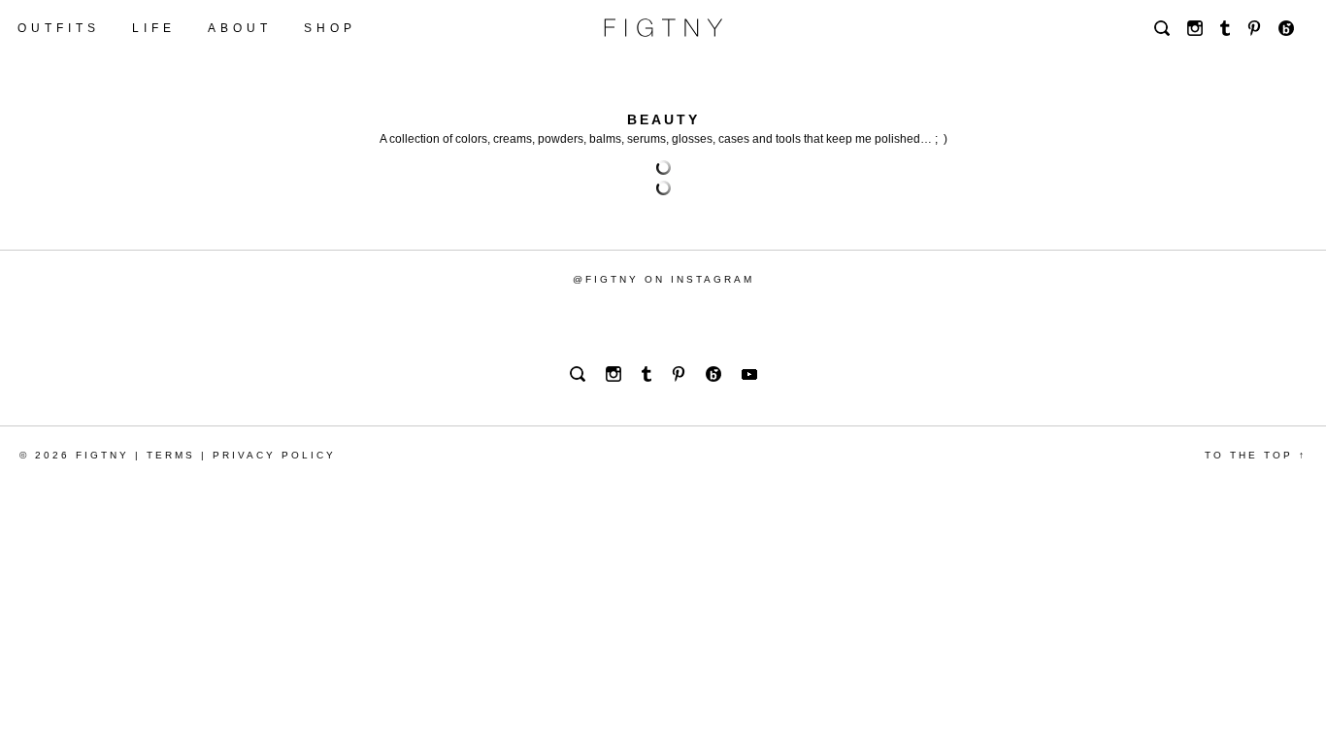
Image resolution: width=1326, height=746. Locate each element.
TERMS (171, 455)
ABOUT (240, 28)
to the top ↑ (1256, 455)
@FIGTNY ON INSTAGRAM (663, 279)
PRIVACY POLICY (274, 455)
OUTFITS (58, 28)
